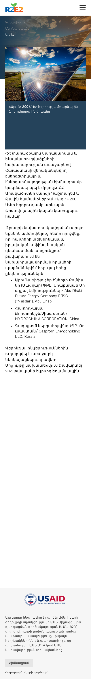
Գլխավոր (13, 22)
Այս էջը (11, 35)
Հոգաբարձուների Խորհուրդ (27, 672)
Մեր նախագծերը (19, 28)
